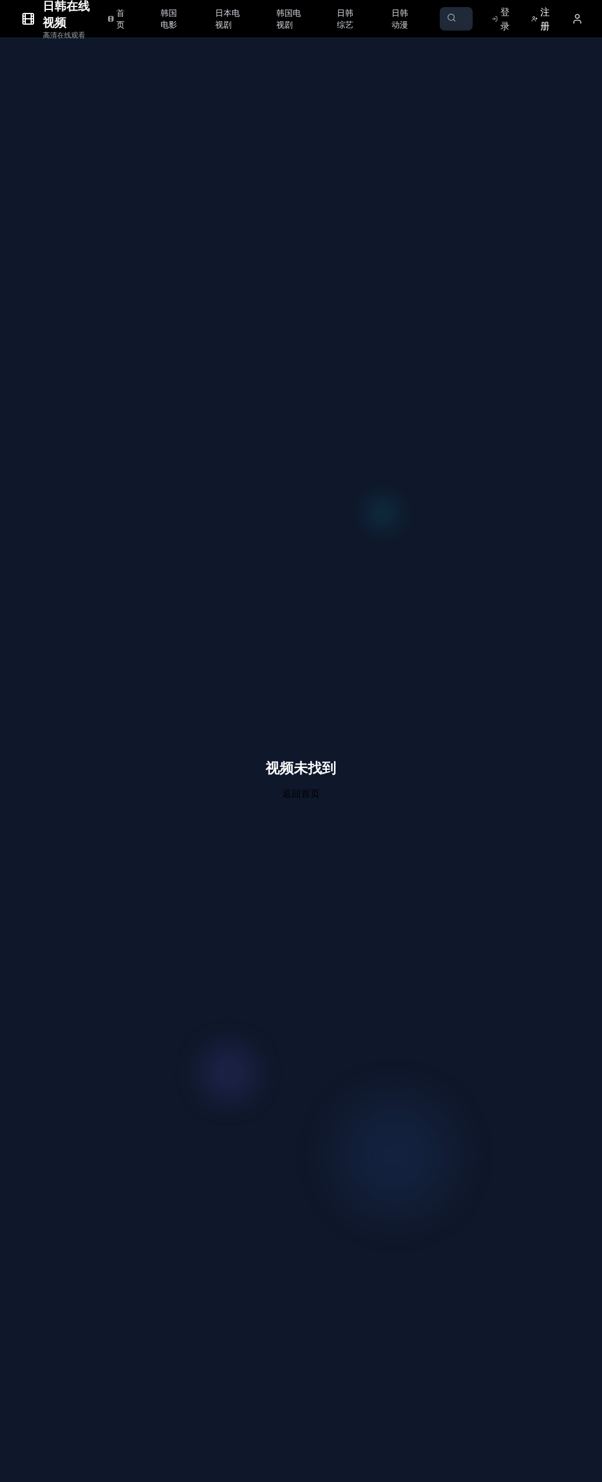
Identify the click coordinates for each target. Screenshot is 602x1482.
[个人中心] (577, 19)
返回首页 (301, 793)
